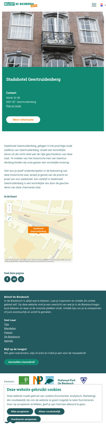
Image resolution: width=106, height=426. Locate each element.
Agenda (8, 340)
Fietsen (8, 332)
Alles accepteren (20, 411)
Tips (6, 324)
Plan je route (13, 106)
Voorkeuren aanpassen (24, 419)
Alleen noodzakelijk (49, 411)
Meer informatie (23, 119)
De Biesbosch (12, 336)
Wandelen (10, 328)
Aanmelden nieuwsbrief (21, 361)
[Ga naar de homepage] (20, 4)
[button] (38, 231)
